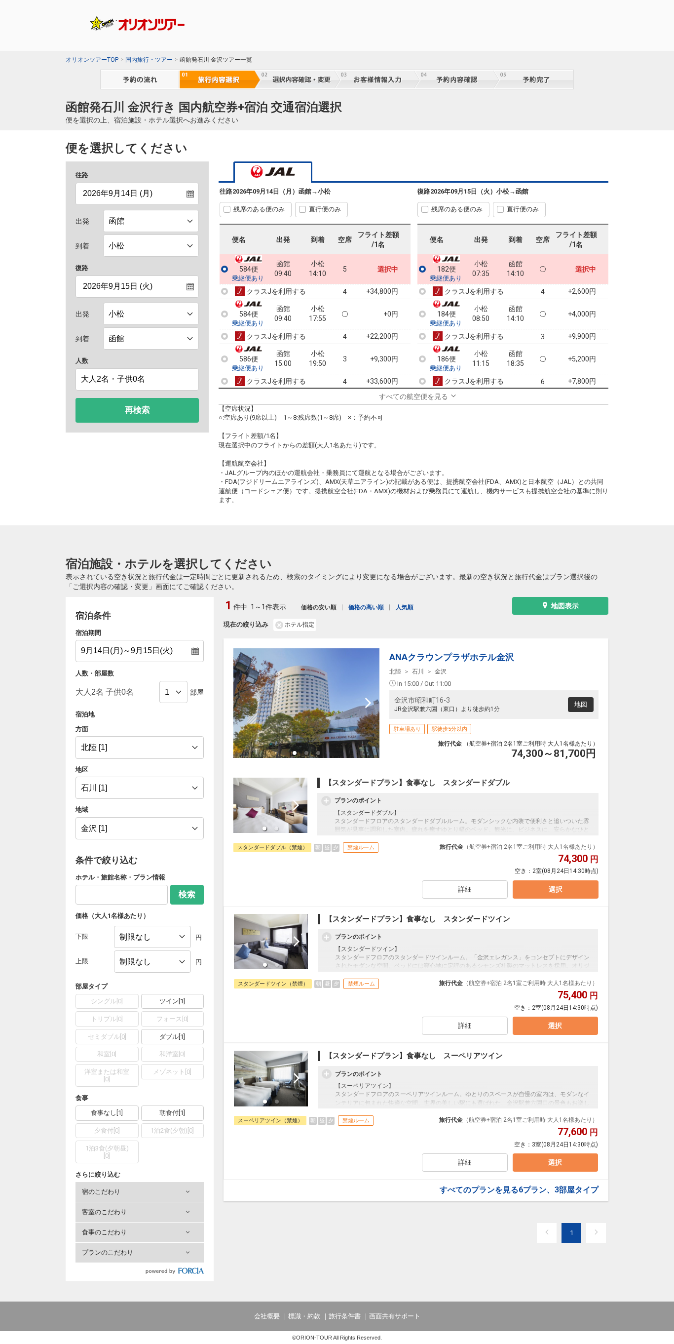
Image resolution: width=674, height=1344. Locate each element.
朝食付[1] (172, 1112)
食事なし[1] (107, 1112)
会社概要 (267, 1316)
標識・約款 (304, 1316)
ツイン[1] (172, 1001)
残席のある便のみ (259, 209)
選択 (555, 889)
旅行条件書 (345, 1316)
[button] (139, 1192)
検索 (187, 894)
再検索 (137, 410)
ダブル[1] (172, 1036)
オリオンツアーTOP (92, 59)
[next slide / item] (368, 703)
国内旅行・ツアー (149, 59)
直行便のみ (325, 209)
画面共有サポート (394, 1316)
